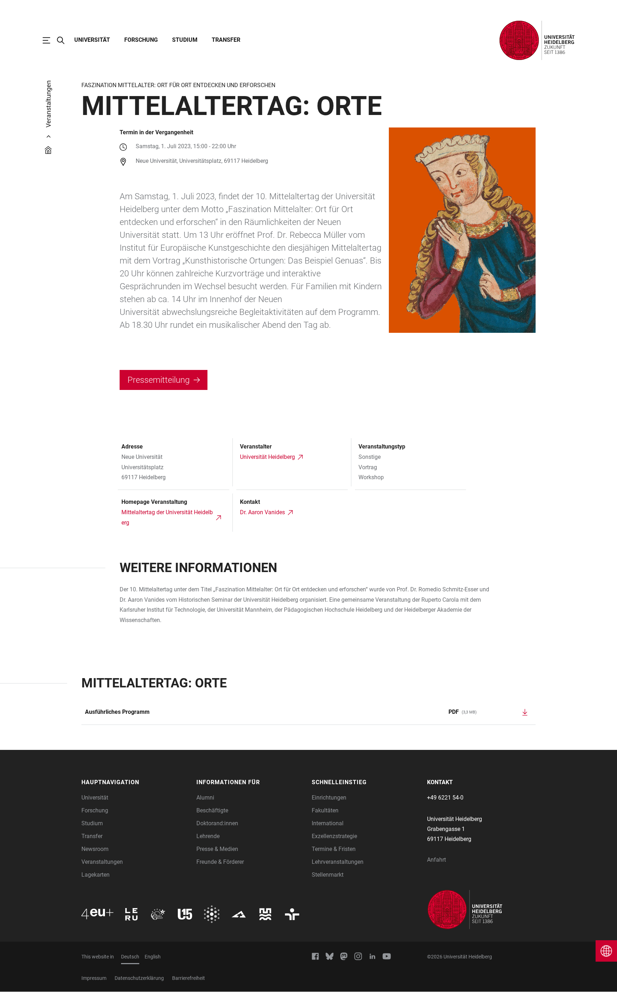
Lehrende (208, 836)
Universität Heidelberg (267, 457)
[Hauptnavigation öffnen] (50, 40)
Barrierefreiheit (188, 978)
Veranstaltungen (102, 861)
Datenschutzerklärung (139, 978)
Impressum (93, 978)
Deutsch (130, 957)
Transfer (226, 39)
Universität (92, 39)
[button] (135, 782)
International (327, 823)
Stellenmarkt (327, 874)
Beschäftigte (212, 810)
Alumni (205, 797)
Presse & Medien (217, 849)
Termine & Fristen (334, 849)
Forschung (141, 39)
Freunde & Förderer (220, 861)
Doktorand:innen (217, 823)
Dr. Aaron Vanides (262, 512)
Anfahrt (436, 859)
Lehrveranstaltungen (337, 861)
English (153, 957)
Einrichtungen (329, 797)
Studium (184, 39)
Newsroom (95, 849)
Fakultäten (325, 810)
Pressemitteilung (158, 380)
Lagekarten (95, 874)
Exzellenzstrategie (334, 836)
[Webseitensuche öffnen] (64, 40)
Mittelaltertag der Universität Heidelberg (167, 517)
